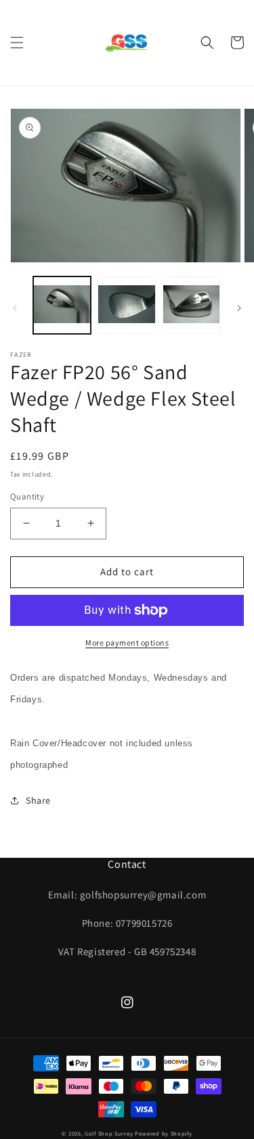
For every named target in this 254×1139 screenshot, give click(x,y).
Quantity (27, 496)
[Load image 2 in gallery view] (126, 305)
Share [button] (38, 800)
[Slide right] (239, 308)
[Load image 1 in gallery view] (62, 305)
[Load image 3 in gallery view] (191, 305)
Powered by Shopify (163, 1133)
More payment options (127, 642)
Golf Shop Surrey (109, 1133)
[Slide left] (15, 308)
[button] (17, 42)
